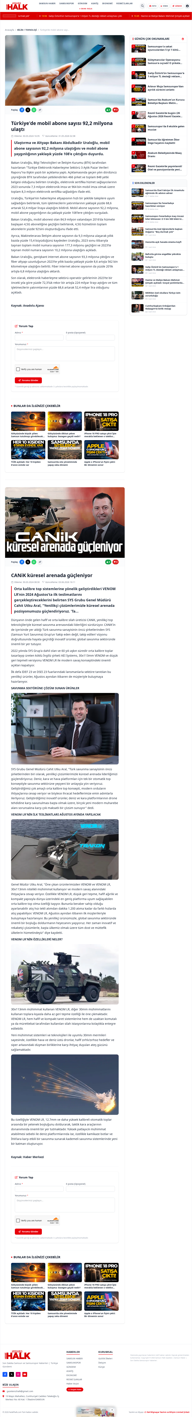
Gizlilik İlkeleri (105, 1358)
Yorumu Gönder (30, 380)
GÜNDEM (82, 3)
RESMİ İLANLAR (124, 3)
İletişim (102, 1362)
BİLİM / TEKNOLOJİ (27, 29)
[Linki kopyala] (40, 109)
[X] (11, 1374)
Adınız (19, 332)
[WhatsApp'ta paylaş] (34, 109)
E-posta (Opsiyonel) (75, 332)
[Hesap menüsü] (187, 6)
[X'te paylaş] (28, 109)
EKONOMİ (107, 3)
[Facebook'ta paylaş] (22, 109)
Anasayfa (9, 29)
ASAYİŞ (94, 3)
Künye (101, 1366)
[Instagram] (18, 1374)
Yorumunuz (21, 344)
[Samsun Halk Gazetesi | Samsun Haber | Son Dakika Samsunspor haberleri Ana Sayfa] (17, 6)
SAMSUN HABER (47, 3)
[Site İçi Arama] (142, 6)
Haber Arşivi (72, 1383)
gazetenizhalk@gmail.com (20, 1391)
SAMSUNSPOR (66, 3)
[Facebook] (5, 1374)
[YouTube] (24, 1374)
